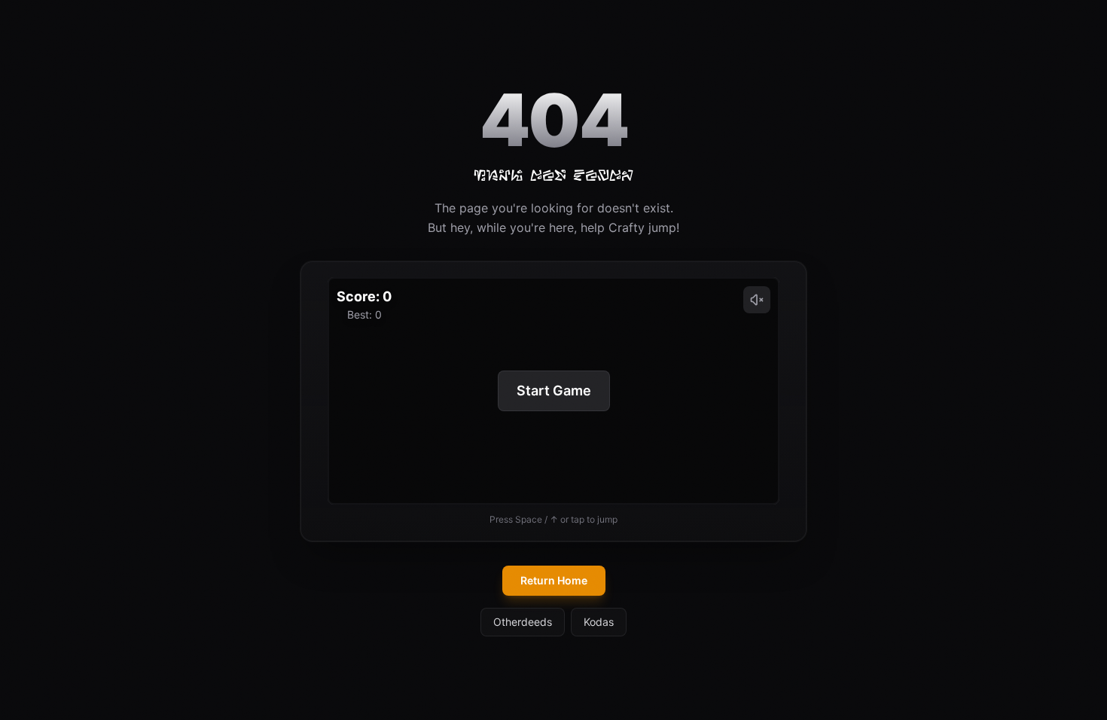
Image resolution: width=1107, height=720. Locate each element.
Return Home (553, 580)
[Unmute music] (756, 299)
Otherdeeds (522, 621)
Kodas (599, 621)
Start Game (554, 390)
